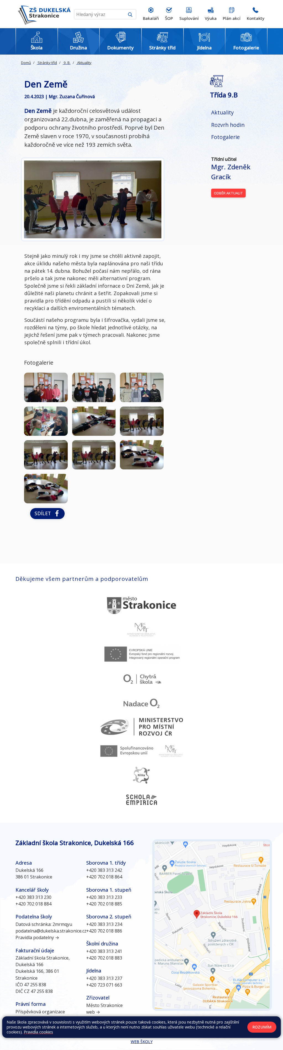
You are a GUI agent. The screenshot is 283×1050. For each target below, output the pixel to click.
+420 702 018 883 (104, 958)
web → (93, 1012)
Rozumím (261, 1027)
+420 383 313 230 (33, 897)
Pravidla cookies (38, 1032)
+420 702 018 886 (104, 931)
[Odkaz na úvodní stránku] (43, 14)
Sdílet (44, 513)
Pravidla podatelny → (37, 937)
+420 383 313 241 (104, 951)
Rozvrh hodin (228, 125)
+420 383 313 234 (104, 924)
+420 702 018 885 (104, 904)
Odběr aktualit (228, 193)
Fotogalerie (225, 137)
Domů (26, 62)
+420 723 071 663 (104, 985)
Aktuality (83, 62)
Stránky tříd (47, 62)
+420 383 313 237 (104, 978)
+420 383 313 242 (104, 870)
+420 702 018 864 (104, 877)
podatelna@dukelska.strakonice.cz (51, 931)
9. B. (66, 62)
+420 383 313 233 (104, 897)
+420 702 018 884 (33, 904)
